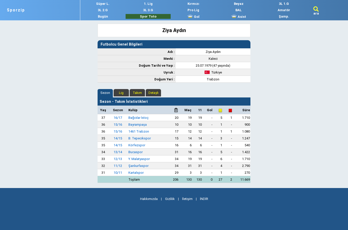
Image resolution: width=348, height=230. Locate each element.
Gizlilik (170, 199)
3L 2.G (103, 10)
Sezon (105, 93)
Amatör (284, 10)
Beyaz (239, 4)
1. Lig (148, 4)
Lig (121, 93)
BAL (238, 10)
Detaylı (153, 93)
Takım (137, 93)
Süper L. (103, 4)
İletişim (187, 199)
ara (316, 13)
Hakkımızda (149, 199)
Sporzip (16, 10)
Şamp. (284, 16)
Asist (241, 17)
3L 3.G (148, 10)
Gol (196, 17)
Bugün (103, 16)
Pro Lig (193, 10)
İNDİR (204, 199)
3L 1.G (284, 4)
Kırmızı (193, 4)
